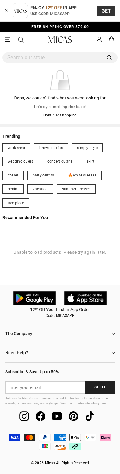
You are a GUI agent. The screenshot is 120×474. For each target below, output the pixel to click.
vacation (40, 189)
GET (106, 11)
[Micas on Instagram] (24, 416)
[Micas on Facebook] (40, 416)
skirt (90, 161)
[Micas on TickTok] (89, 416)
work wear (16, 148)
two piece (16, 203)
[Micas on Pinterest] (73, 416)
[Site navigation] (8, 40)
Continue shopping (60, 115)
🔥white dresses (82, 175)
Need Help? (16, 352)
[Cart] (111, 40)
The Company (18, 333)
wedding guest (20, 161)
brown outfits (51, 148)
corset (13, 175)
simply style (87, 148)
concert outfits (60, 161)
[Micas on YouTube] (57, 416)
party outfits (43, 175)
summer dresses (76, 189)
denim (13, 189)
